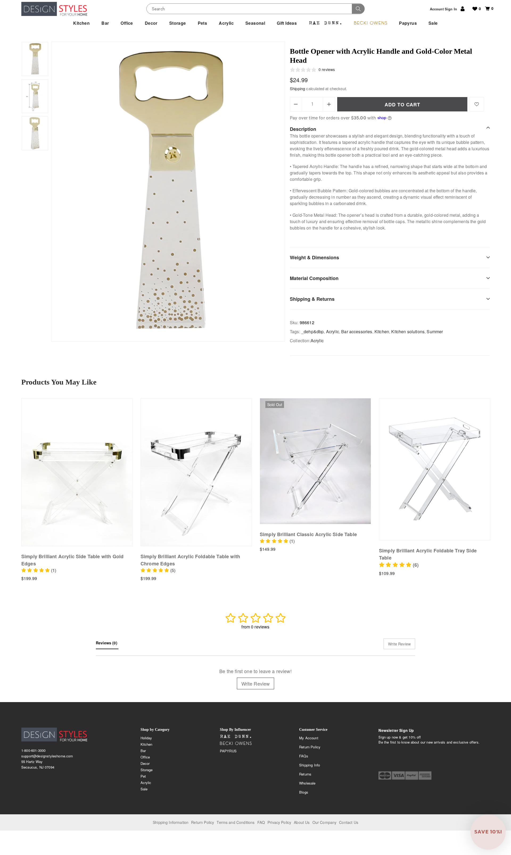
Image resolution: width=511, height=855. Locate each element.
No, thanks (288, 486)
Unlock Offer (288, 458)
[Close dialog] (347, 386)
